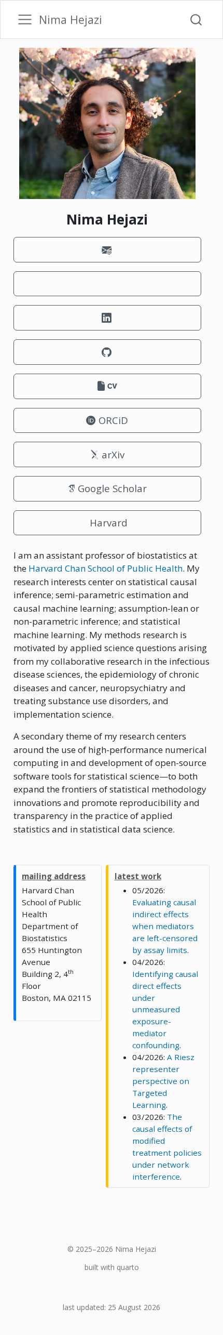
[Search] (196, 19)
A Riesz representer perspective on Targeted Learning (163, 1081)
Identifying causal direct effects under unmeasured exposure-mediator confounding (165, 1010)
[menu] (25, 20)
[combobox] (196, 19)
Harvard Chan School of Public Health (106, 568)
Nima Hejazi (135, 1249)
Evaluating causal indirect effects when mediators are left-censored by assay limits (165, 926)
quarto (128, 1267)
